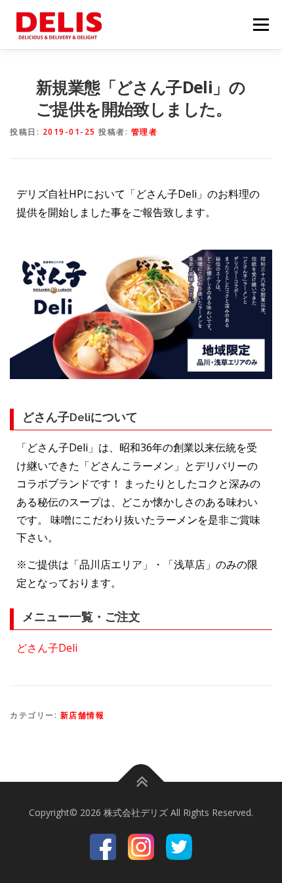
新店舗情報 (82, 715)
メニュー (260, 24)
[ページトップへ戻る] (141, 782)
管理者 (144, 131)
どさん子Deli (46, 648)
